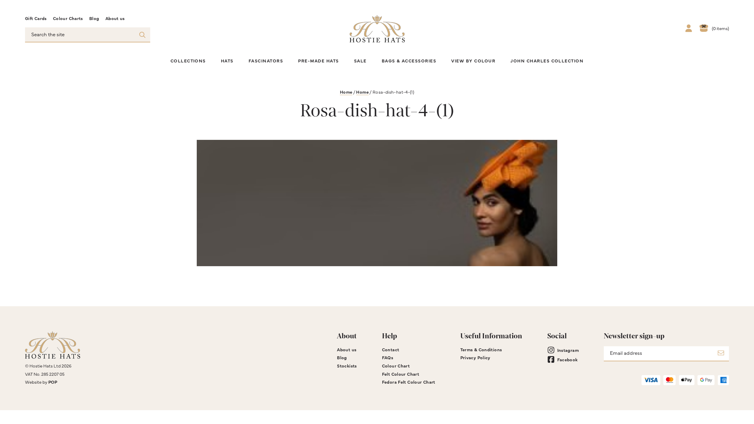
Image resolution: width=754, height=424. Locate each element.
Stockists (347, 365)
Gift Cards (36, 18)
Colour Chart (396, 365)
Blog (94, 18)
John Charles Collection (546, 60)
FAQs (387, 357)
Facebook (567, 359)
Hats (227, 60)
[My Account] (688, 28)
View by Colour (473, 60)
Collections (188, 60)
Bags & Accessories (409, 60)
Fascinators (266, 60)
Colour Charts (68, 18)
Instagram (568, 350)
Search (142, 34)
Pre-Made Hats (318, 60)
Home (346, 92)
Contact (390, 349)
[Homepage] (377, 28)
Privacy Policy (475, 357)
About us (115, 18)
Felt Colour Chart (400, 374)
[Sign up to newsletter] (721, 353)
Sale (360, 60)
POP (52, 382)
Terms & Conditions (481, 349)
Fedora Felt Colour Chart (408, 382)
